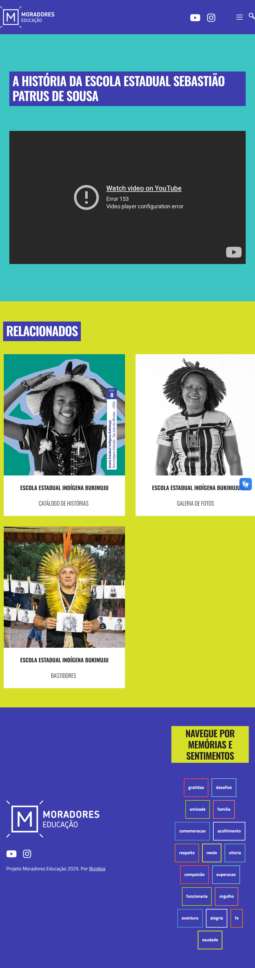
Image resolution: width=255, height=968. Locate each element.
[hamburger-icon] (239, 17)
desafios (224, 787)
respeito (187, 853)
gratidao (196, 787)
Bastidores (63, 676)
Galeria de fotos (195, 503)
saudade (210, 940)
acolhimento (229, 831)
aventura (190, 918)
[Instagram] (211, 17)
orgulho (226, 896)
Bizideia (97, 869)
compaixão (194, 874)
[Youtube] (194, 17)
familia (223, 809)
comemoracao (192, 831)
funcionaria (197, 896)
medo (211, 853)
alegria (216, 918)
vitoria (235, 853)
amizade (198, 809)
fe (237, 918)
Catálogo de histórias (63, 503)
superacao (226, 874)
